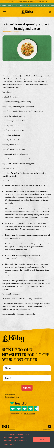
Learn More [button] (9, 444)
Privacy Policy (10, 394)
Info (6, 426)
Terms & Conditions (12, 397)
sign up (27, 388)
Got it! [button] (41, 440)
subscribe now (16, 5)
